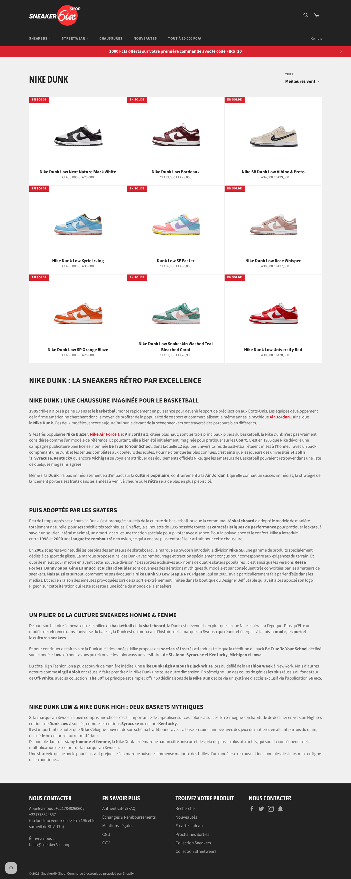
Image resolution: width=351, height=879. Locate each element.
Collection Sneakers (193, 843)
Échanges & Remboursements (129, 817)
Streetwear (74, 38)
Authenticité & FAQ (118, 808)
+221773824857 (42, 815)
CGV (106, 843)
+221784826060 (69, 808)
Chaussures (111, 38)
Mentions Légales (117, 826)
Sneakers (38, 38)
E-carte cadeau (189, 826)
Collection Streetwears (196, 851)
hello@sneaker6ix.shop (49, 845)
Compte (316, 38)
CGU (106, 834)
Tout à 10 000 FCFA (184, 38)
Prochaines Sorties (192, 834)
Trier (289, 74)
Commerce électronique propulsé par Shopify (100, 873)
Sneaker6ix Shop (53, 873)
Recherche (185, 808)
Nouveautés (145, 38)
